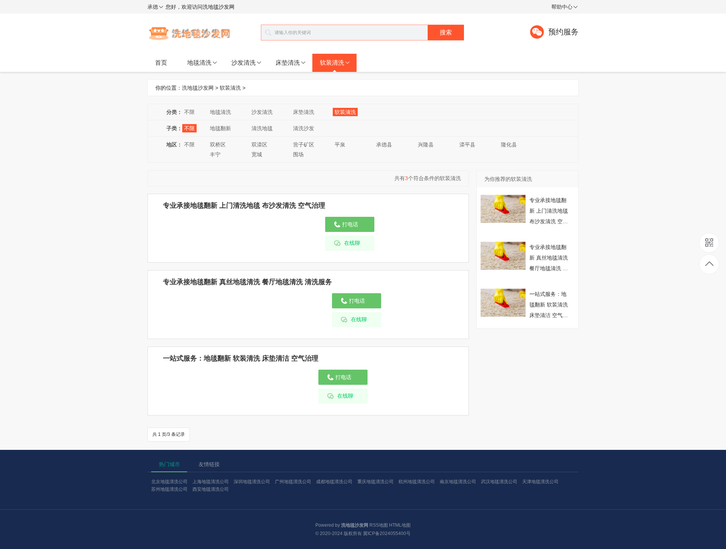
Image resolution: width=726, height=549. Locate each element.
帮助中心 (561, 7)
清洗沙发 (303, 128)
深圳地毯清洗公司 (252, 481)
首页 (161, 62)
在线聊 (352, 243)
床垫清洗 (288, 62)
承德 (152, 7)
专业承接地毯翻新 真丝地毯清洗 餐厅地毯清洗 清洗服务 (247, 282)
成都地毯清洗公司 (334, 481)
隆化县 (509, 145)
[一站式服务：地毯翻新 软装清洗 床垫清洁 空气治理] (503, 302)
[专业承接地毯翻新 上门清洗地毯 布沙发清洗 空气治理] (503, 208)
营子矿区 (303, 145)
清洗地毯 (262, 128)
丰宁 (215, 154)
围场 (298, 154)
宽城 (256, 154)
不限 (189, 112)
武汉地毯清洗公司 (499, 481)
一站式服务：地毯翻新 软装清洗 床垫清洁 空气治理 (240, 358)
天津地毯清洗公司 (540, 481)
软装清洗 (332, 62)
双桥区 (218, 145)
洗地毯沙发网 (198, 88)
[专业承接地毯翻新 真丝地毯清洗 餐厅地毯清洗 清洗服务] (503, 255)
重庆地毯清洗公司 (375, 481)
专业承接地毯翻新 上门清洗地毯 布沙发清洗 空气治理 (244, 205)
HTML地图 (400, 525)
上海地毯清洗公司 (210, 481)
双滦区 (259, 145)
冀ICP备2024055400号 (387, 533)
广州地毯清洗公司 (293, 481)
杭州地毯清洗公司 (417, 481)
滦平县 (467, 145)
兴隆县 (426, 145)
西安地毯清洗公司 (210, 489)
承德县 (384, 145)
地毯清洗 (199, 62)
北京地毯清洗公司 (169, 481)
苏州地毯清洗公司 (169, 489)
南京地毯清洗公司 (458, 481)
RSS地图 (378, 525)
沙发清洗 (243, 62)
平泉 (340, 145)
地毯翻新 (220, 128)
